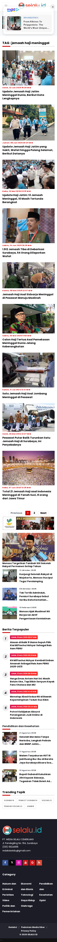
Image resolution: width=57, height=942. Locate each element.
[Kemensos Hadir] (28, 523)
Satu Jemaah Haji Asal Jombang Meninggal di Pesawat (24, 395)
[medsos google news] (32, 862)
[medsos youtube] (25, 862)
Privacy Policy (28, 930)
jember (30, 806)
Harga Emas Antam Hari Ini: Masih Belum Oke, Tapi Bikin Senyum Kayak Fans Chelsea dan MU (32, 681)
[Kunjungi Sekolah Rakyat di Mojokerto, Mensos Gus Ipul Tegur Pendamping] (9, 575)
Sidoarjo (47, 800)
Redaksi (13, 927)
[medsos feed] (39, 862)
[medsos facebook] (5, 862)
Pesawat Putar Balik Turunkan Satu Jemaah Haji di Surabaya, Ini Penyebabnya (26, 441)
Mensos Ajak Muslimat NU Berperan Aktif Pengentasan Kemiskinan (35, 615)
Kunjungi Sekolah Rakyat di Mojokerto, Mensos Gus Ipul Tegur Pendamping (36, 578)
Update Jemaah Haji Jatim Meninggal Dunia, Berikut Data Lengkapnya (23, 95)
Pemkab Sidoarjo (13, 806)
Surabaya (9, 800)
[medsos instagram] (19, 862)
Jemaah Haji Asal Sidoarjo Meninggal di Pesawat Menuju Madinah (27, 296)
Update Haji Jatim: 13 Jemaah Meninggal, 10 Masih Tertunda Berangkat (22, 198)
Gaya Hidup (28, 900)
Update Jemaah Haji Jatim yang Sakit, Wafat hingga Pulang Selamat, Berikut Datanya (27, 150)
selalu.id (33, 934)
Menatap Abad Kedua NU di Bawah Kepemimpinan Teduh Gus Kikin (30, 698)
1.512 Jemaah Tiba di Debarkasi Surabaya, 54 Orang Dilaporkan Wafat (23, 252)
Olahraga (26, 905)
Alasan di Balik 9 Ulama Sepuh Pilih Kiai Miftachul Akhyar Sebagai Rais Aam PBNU (31, 645)
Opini (42, 900)
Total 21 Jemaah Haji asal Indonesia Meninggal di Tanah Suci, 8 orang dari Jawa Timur (26, 495)
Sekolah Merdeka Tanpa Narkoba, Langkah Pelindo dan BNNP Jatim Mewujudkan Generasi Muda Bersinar (35, 744)
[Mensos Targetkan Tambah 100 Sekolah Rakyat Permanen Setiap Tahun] (28, 547)
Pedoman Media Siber (33, 927)
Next (43, 513)
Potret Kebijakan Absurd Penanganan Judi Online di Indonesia (26, 714)
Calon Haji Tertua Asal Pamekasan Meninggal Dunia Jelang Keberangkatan (26, 343)
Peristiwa (8, 894)
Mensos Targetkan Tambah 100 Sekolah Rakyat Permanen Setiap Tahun (26, 565)
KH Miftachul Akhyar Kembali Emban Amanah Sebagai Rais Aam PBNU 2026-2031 (32, 663)
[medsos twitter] (12, 862)
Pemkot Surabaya (28, 800)
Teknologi (27, 894)
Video (5, 900)
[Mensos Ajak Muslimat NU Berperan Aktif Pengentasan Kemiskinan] (9, 612)
